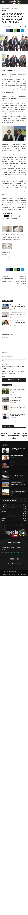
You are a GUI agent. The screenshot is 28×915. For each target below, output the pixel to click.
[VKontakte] (19, 563)
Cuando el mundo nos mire (16, 455)
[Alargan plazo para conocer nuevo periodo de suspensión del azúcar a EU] (18, 229)
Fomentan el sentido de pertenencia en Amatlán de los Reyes (17, 491)
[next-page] (5, 329)
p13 (3, 26)
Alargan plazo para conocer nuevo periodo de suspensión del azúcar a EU (18, 237)
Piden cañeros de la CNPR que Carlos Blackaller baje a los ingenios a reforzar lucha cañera (7, 237)
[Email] (18, 30)
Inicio (3, 6)
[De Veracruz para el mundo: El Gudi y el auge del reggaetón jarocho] (5, 391)
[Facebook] (8, 30)
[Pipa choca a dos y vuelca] (5, 477)
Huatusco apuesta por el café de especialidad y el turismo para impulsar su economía (18, 314)
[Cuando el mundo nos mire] (5, 457)
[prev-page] (3, 329)
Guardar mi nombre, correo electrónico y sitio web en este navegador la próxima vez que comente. (14, 366)
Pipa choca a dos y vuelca (16, 475)
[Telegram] (22, 30)
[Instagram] (12, 563)
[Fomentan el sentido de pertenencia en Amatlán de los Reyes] (5, 492)
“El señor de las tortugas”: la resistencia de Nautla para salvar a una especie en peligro (18, 306)
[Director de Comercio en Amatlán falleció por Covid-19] (5, 484)
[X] (11, 30)
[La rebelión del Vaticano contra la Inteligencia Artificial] (5, 416)
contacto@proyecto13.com (16, 552)
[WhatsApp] (15, 30)
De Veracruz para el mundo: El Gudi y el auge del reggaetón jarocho (17, 391)
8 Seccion (7, 6)
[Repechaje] (5, 465)
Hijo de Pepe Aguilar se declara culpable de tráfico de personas (7, 280)
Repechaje (12, 463)
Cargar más (13, 421)
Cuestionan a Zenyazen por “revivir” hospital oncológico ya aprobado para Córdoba (17, 322)
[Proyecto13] (14, 533)
